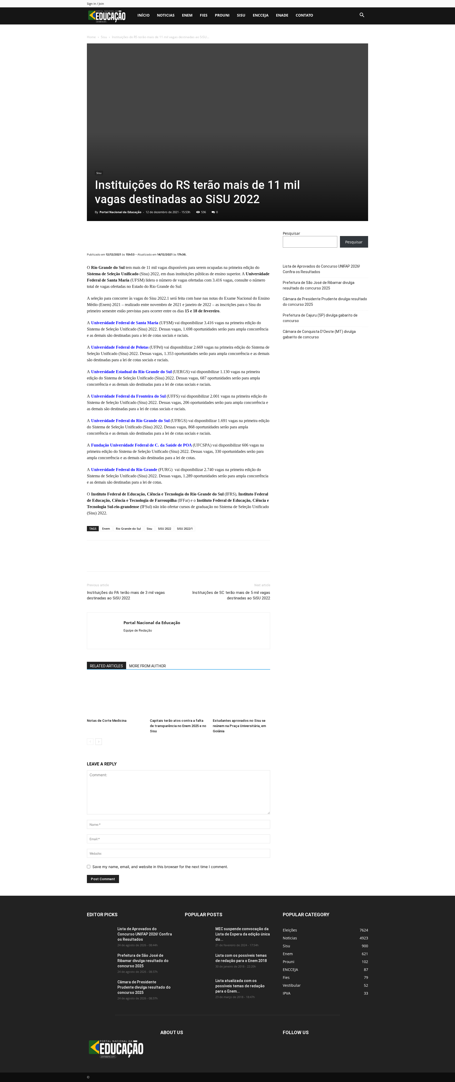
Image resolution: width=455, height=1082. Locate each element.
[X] (104, 236)
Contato (304, 15)
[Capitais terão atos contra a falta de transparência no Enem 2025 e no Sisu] (178, 696)
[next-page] (98, 741)
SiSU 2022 (164, 528)
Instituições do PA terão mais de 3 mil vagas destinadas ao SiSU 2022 (126, 595)
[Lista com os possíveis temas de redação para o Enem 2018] (198, 962)
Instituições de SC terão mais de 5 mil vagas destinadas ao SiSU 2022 (231, 595)
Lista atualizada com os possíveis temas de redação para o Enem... (240, 986)
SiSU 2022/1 (185, 528)
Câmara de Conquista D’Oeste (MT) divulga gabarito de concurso (319, 334)
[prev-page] (90, 741)
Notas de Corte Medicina (106, 721)
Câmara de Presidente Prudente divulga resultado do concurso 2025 (325, 302)
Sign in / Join (95, 4)
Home (91, 37)
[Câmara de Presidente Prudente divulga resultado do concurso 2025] (100, 988)
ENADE (282, 15)
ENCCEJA (261, 15)
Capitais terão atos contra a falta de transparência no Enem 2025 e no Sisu (178, 726)
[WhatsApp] (128, 236)
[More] (140, 236)
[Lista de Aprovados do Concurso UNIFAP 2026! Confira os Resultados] (100, 935)
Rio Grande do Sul (128, 528)
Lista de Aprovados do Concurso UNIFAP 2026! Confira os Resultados (321, 269)
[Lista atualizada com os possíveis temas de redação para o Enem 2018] (198, 987)
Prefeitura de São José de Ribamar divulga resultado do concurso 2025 (318, 285)
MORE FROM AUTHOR (147, 666)
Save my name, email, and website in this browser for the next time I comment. (160, 866)
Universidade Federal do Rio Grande (124, 469)
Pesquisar (291, 233)
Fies (203, 15)
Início (143, 15)
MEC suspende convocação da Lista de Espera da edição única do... (242, 934)
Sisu (241, 15)
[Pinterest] (116, 236)
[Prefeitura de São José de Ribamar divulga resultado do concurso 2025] (100, 962)
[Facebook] (92, 236)
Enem (187, 15)
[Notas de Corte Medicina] (115, 696)
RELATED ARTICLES (106, 666)
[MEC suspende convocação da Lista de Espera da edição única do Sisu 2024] (197, 934)
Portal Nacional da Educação (120, 212)
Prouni (222, 15)
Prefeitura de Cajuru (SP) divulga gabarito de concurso (320, 318)
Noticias (166, 15)
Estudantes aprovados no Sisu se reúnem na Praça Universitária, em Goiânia (239, 726)
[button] (361, 15)
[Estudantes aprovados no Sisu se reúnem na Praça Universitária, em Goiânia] (241, 696)
